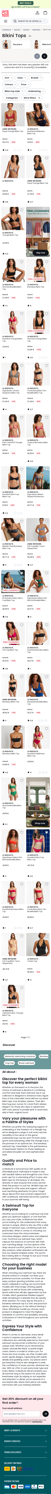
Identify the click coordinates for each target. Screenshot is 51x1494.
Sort (7, 77)
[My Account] (37, 12)
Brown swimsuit (26, 1063)
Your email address (12, 1408)
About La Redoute (12, 1430)
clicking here (37, 1422)
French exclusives (12, 1452)
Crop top (9, 1063)
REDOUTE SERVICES (12, 1441)
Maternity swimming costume (20, 1056)
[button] (45, 12)
